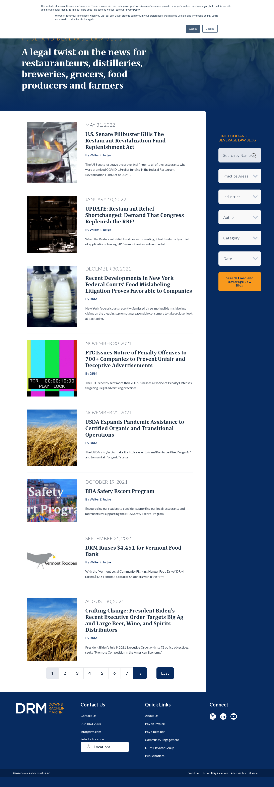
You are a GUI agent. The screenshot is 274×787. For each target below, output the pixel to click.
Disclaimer (194, 773)
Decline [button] (210, 28)
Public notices (154, 756)
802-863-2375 (91, 723)
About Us (151, 715)
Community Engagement (162, 740)
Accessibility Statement (215, 773)
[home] (40, 715)
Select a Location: (93, 739)
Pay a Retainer (155, 732)
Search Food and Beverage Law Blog (240, 281)
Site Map (253, 773)
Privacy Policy (238, 773)
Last (165, 673)
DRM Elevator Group (159, 748)
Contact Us (88, 715)
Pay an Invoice (155, 723)
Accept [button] (193, 28)
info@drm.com (91, 732)
